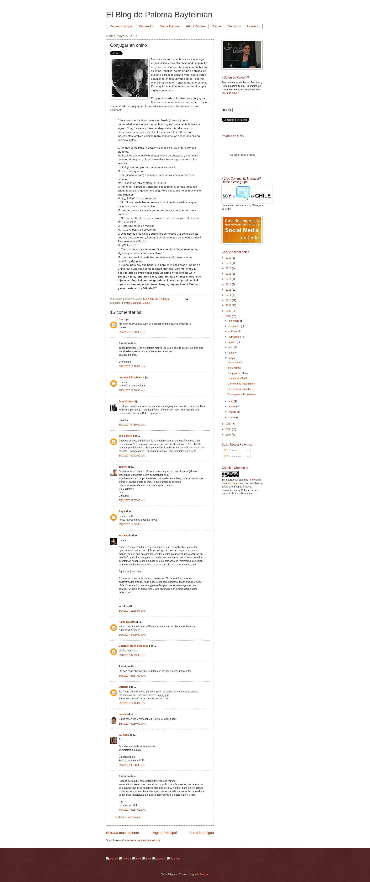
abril (231, 401)
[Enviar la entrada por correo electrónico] (186, 299)
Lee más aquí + (230, 92)
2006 (229, 423)
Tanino (123, 466)
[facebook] (159, 858)
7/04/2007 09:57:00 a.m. (132, 809)
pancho (123, 714)
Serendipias (234, 367)
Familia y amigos (131, 302)
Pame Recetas (127, 621)
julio (231, 347)
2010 (229, 300)
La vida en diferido (238, 378)
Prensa (217, 26)
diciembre (234, 320)
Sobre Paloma (170, 26)
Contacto (253, 26)
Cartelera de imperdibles (241, 383)
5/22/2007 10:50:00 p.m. (132, 332)
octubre (233, 331)
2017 (229, 263)
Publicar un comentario (127, 817)
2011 (229, 294)
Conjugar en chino (238, 373)
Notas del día (235, 362)
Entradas (231, 450)
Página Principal (121, 26)
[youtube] (112, 858)
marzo (232, 406)
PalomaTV (146, 26)
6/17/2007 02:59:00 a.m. (132, 723)
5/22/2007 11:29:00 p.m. (132, 366)
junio (232, 352)
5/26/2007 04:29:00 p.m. (132, 634)
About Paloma (195, 26)
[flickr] (147, 858)
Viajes (146, 302)
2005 (229, 429)
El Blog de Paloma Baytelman (159, 14)
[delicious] (173, 858)
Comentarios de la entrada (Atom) (141, 840)
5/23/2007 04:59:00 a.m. (132, 424)
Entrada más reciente (122, 833)
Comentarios (233, 456)
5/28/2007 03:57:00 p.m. (132, 675)
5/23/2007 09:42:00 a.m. (132, 455)
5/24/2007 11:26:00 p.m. (132, 610)
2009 (229, 305)
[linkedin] (125, 858)
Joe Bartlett (125, 435)
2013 (229, 284)
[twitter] (137, 858)
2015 (229, 273)
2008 (229, 310)
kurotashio (125, 535)
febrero (233, 411)
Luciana (123, 686)
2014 (229, 279)
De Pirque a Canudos (239, 389)
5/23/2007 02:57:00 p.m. (132, 500)
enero (232, 417)
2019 (229, 257)
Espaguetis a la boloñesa (242, 394)
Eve (121, 319)
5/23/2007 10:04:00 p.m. (132, 524)
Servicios (234, 26)
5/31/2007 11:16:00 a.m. (132, 703)
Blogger (204, 874)
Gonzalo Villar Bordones (133, 645)
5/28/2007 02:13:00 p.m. (132, 655)
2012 (229, 289)
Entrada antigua (201, 833)
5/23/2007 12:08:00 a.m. (132, 390)
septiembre (235, 336)
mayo (232, 358)
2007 (229, 316)
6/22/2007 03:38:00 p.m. (132, 765)
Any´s (122, 511)
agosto (233, 342)
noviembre (235, 326)
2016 (229, 268)
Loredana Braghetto (130, 377)
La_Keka (124, 734)
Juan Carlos (126, 401)
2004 (229, 434)
